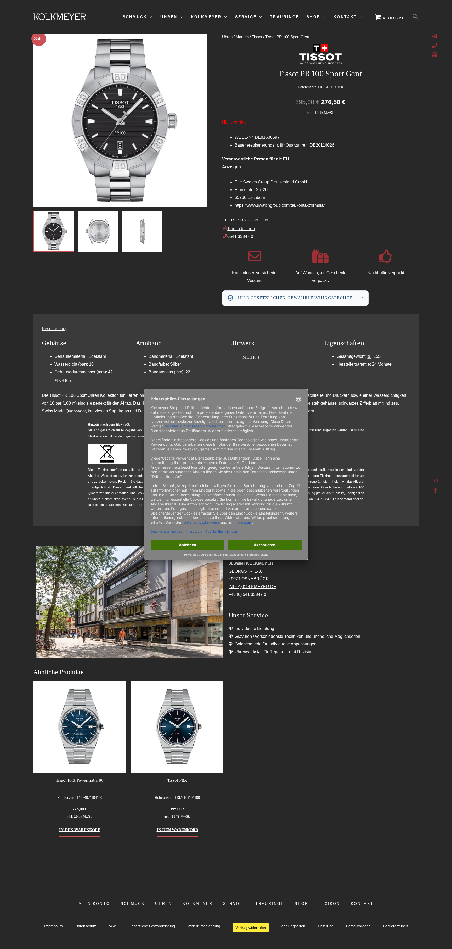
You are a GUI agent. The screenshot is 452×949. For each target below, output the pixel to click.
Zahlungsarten (293, 926)
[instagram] (435, 482)
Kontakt (362, 904)
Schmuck (133, 904)
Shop (301, 904)
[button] (415, 16)
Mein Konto (94, 904)
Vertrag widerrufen (250, 927)
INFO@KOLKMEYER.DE (252, 586)
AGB (112, 926)
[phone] (435, 45)
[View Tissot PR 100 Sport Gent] (53, 231)
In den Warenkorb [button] (79, 830)
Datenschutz (85, 926)
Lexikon (329, 904)
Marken (242, 37)
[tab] (55, 329)
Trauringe (269, 904)
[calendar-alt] (435, 54)
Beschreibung (55, 328)
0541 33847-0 (240, 236)
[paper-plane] (435, 36)
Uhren (227, 37)
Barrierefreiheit (395, 926)
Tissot (257, 37)
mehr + (63, 380)
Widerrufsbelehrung (204, 926)
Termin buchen (241, 228)
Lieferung (326, 926)
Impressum (53, 926)
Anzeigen (231, 167)
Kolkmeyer (198, 904)
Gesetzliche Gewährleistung (152, 926)
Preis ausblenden (245, 220)
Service (234, 904)
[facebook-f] (435, 490)
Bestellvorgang (358, 926)
